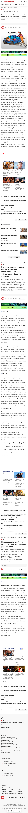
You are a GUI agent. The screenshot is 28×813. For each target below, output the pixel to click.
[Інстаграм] (24, 798)
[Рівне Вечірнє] (11, 1)
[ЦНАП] (3, 582)
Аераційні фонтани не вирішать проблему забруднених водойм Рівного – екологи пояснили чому (13, 213)
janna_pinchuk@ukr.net (6, 746)
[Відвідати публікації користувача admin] (2, 27)
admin (6, 27)
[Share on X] (11, 810)
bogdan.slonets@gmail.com (7, 743)
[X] (20, 798)
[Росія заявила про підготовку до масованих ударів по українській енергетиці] (23, 237)
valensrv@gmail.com (5, 740)
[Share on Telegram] (16, 810)
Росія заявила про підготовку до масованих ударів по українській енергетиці (9, 237)
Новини (4, 9)
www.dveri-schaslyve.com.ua (15, 452)
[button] (2, 1)
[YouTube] (22, 798)
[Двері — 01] (4, 311)
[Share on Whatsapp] (14, 810)
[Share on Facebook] (8, 810)
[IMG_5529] (4, 373)
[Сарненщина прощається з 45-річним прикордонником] (23, 245)
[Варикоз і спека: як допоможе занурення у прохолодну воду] (23, 230)
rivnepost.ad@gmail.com (16, 747)
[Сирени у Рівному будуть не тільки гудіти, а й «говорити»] (23, 252)
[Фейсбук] (18, 798)
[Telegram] (26, 798)
